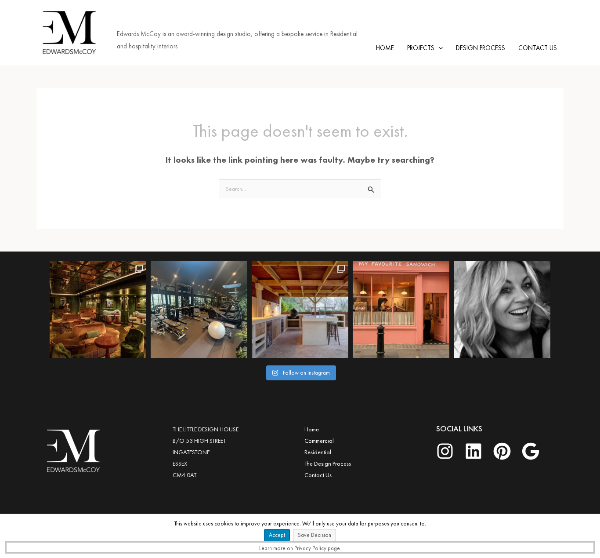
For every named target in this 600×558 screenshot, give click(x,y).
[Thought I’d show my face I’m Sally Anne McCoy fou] (502, 309)
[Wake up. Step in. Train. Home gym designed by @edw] (199, 309)
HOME (385, 48)
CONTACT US (537, 48)
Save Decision (314, 535)
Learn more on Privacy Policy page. (300, 548)
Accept (277, 535)
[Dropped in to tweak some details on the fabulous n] (401, 309)
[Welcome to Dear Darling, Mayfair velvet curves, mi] (98, 309)
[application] (438, 48)
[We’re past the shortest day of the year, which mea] (300, 309)
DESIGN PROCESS (480, 48)
